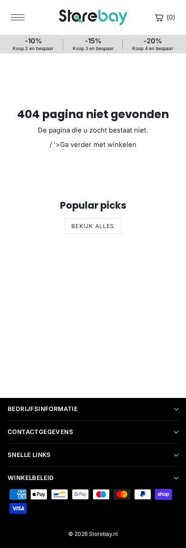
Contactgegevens (40, 431)
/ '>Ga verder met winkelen (93, 145)
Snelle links (29, 454)
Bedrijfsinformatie (43, 408)
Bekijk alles (92, 226)
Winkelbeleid (31, 477)
